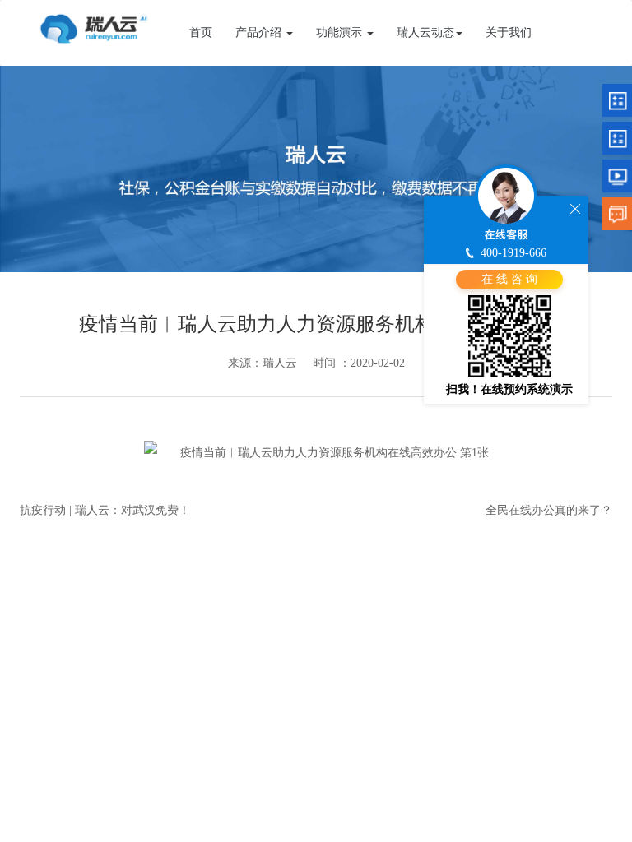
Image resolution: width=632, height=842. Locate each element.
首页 (200, 32)
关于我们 (509, 32)
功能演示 (340, 32)
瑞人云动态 (425, 32)
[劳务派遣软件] (94, 26)
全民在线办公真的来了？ (549, 510)
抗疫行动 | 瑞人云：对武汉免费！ (105, 510)
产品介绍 (260, 32)
